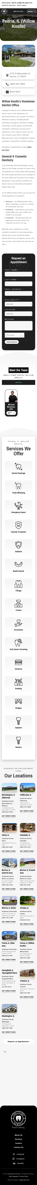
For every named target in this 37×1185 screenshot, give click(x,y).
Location (10, 309)
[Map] (18, 1072)
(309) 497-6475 (18, 11)
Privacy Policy (24, 1176)
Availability (12, 300)
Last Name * (11, 280)
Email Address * (14, 289)
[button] (31, 11)
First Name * (12, 270)
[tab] (18, 382)
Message (9, 319)
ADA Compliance (14, 1176)
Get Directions (9, 816)
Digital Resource (24, 1180)
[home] (4, 11)
